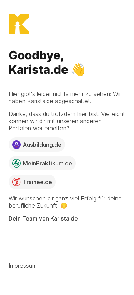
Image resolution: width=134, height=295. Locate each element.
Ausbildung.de (42, 144)
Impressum (23, 265)
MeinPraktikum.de (47, 163)
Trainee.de (37, 181)
